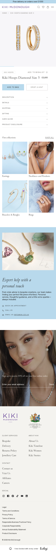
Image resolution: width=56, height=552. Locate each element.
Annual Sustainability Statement (14, 530)
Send (51, 384)
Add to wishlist (36, 72)
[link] (28, 548)
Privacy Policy (7, 515)
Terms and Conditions (10, 511)
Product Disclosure (9, 533)
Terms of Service (8, 518)
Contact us (7, 468)
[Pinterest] (12, 496)
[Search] (38, 7)
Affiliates (6, 478)
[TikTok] (17, 496)
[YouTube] (22, 496)
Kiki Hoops (8, 72)
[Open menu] (52, 7)
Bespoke (6, 441)
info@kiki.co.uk (21, 315)
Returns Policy (9, 450)
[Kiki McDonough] (15, 7)
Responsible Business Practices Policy (16, 522)
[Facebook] (8, 496)
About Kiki (34, 436)
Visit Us (6, 473)
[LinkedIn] (26, 496)
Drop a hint (37, 87)
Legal (4, 507)
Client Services (10, 436)
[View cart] (48, 7)
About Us (33, 441)
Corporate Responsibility (11, 526)
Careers (6, 483)
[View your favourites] (43, 7)
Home (4, 13)
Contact (6, 463)
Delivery (6, 446)
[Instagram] (3, 496)
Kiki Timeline (36, 446)
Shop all (49, 138)
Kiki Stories (34, 455)
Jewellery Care (9, 455)
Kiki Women (35, 450)
